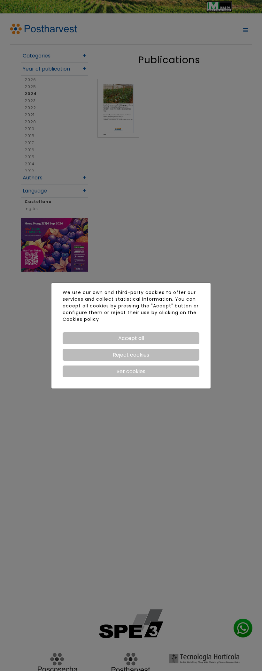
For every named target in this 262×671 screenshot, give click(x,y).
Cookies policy (81, 319)
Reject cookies (131, 354)
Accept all (131, 338)
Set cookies (131, 371)
